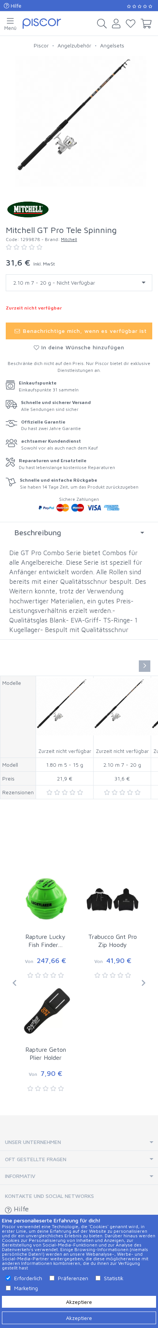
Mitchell (69, 239)
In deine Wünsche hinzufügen (82, 347)
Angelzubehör (74, 45)
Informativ (20, 1176)
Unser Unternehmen (33, 1142)
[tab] (79, 532)
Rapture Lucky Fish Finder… (45, 940)
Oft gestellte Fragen (35, 1159)
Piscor (41, 45)
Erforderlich (28, 1278)
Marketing (26, 1288)
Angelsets (112, 45)
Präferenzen (73, 1278)
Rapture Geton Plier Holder (45, 1053)
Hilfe (15, 5)
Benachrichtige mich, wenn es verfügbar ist (83, 331)
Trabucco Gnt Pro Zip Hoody (112, 940)
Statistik (113, 1278)
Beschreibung (37, 532)
